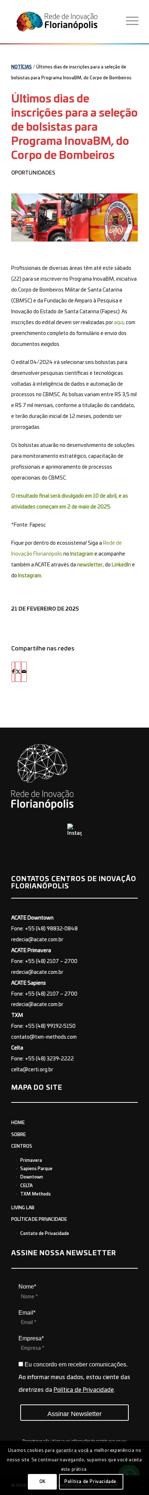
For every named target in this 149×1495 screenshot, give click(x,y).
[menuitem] (132, 21)
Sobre (18, 1134)
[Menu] (132, 21)
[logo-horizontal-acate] (65, 21)
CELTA (26, 1186)
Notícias (21, 67)
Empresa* (31, 1338)
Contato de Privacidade (44, 1233)
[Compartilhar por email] (24, 672)
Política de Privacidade (39, 1219)
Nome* (27, 1286)
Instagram (81, 554)
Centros (21, 1146)
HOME (18, 1123)
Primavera (31, 1160)
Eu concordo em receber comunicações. (75, 1364)
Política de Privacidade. (91, 1481)
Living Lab (22, 1208)
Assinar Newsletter (74, 1413)
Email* (26, 1313)
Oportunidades (33, 173)
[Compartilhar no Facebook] (13, 672)
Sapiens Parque (36, 1169)
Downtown (31, 1177)
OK (42, 1481)
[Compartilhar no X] (18, 672)
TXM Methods (35, 1194)
